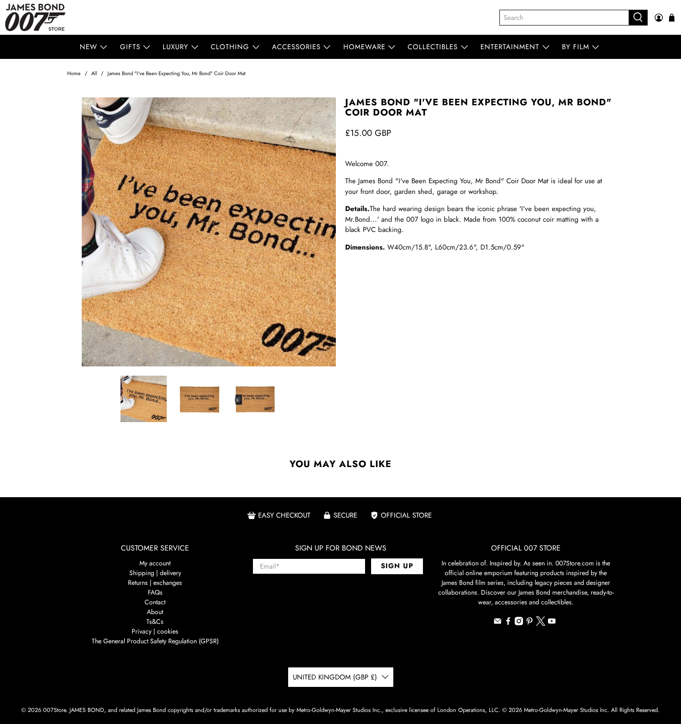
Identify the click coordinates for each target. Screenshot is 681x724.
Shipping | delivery (155, 572)
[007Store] (35, 17)
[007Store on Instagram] (519, 623)
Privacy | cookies (155, 631)
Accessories (296, 47)
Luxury (175, 47)
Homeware (364, 47)
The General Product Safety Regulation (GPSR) (155, 641)
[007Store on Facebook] (508, 623)
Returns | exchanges (155, 582)
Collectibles (433, 47)
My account (154, 563)
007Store (54, 710)
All (94, 73)
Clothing (230, 47)
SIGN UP (397, 566)
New (88, 47)
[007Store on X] (540, 623)
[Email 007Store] (497, 623)
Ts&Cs (155, 621)
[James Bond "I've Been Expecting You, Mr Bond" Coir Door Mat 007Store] (201, 231)
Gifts (130, 47)
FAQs (155, 592)
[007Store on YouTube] (552, 623)
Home (74, 73)
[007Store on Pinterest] (529, 623)
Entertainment (509, 47)
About (155, 611)
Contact (155, 602)
